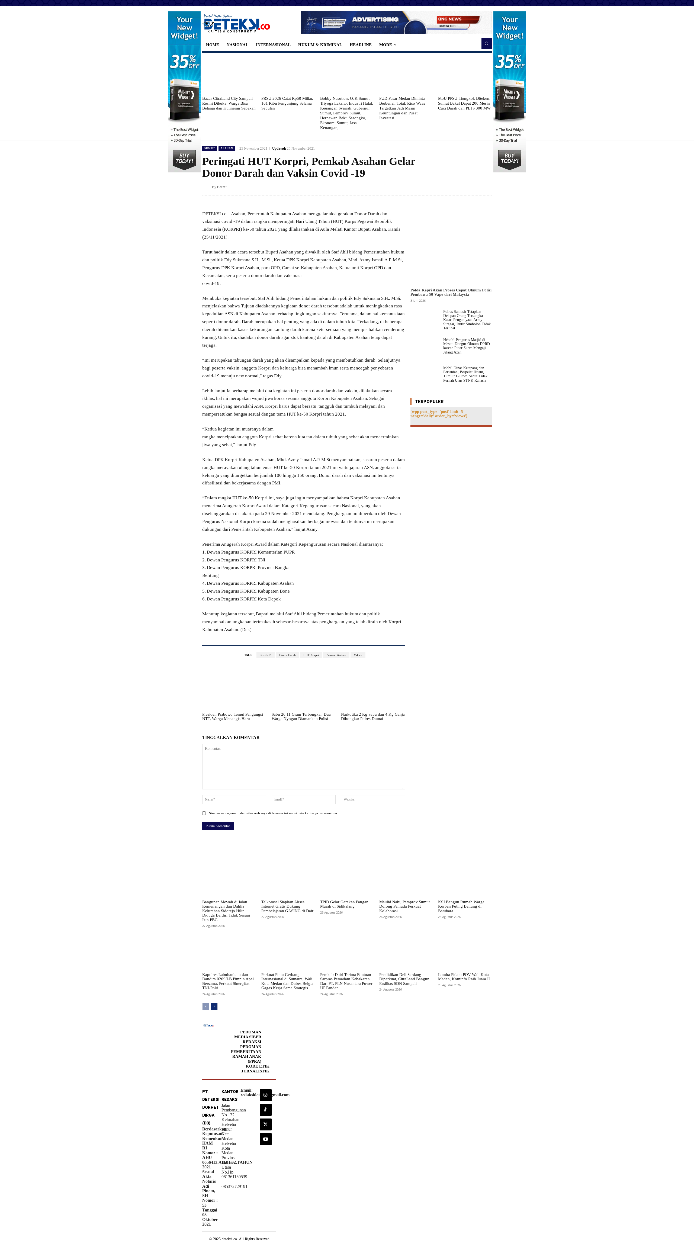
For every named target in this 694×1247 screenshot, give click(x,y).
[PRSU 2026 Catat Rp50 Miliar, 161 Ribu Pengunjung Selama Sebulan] (288, 74)
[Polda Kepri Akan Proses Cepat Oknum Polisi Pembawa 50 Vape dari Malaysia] (451, 244)
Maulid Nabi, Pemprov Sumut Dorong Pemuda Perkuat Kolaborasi (404, 906)
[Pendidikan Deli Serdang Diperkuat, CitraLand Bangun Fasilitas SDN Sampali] (406, 950)
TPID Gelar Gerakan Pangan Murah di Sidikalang (344, 904)
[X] (461, 186)
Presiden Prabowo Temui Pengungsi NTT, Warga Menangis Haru (232, 716)
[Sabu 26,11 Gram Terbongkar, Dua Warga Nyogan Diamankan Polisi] (304, 687)
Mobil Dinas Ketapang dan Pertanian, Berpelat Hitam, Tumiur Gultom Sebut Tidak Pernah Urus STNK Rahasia (465, 374)
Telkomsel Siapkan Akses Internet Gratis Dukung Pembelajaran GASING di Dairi (287, 906)
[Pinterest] (473, 186)
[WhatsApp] (486, 186)
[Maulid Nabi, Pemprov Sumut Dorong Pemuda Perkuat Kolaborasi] (406, 878)
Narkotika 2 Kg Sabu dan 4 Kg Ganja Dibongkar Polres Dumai (373, 716)
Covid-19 (266, 655)
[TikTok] (266, 1110)
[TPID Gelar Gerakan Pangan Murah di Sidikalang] (347, 878)
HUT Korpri (311, 655)
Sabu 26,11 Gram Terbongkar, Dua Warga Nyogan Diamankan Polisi (301, 716)
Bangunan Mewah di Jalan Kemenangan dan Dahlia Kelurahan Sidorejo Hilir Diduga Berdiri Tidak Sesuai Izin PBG (226, 911)
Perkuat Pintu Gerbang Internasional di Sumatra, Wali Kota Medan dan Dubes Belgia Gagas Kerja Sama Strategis (287, 981)
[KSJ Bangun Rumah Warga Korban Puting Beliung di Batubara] (465, 878)
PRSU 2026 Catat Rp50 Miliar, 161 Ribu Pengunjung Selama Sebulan (287, 103)
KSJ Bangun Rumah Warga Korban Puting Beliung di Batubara (461, 906)
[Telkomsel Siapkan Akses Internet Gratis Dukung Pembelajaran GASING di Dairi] (288, 878)
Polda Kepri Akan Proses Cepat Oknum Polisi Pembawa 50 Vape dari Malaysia (450, 292)
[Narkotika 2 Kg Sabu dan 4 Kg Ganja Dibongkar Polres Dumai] (373, 687)
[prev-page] (205, 1006)
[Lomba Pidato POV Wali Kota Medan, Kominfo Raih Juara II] (465, 950)
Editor (222, 187)
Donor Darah (287, 655)
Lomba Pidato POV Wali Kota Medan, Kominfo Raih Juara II (464, 976)
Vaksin (358, 655)
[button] (486, 43)
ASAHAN (227, 148)
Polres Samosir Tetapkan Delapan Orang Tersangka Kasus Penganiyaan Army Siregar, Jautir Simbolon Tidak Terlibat (467, 320)
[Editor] (207, 187)
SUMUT (209, 148)
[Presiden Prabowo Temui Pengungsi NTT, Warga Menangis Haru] (234, 687)
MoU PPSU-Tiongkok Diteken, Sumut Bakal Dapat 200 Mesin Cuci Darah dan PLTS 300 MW (464, 103)
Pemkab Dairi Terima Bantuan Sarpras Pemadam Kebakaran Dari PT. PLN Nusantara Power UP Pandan (346, 981)
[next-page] (214, 1006)
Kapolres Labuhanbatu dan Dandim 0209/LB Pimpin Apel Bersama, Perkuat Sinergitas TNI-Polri (228, 981)
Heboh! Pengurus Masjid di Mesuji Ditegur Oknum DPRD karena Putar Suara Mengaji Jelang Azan (466, 346)
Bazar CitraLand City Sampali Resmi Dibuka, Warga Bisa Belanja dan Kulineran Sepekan (229, 103)
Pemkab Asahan (336, 655)
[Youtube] (266, 1139)
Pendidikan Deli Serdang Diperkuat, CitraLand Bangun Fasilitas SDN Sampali (404, 979)
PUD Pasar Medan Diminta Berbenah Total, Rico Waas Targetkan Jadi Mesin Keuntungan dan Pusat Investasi (402, 108)
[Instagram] (266, 1095)
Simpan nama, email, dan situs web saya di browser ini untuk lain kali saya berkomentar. (273, 813)
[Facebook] (449, 186)
